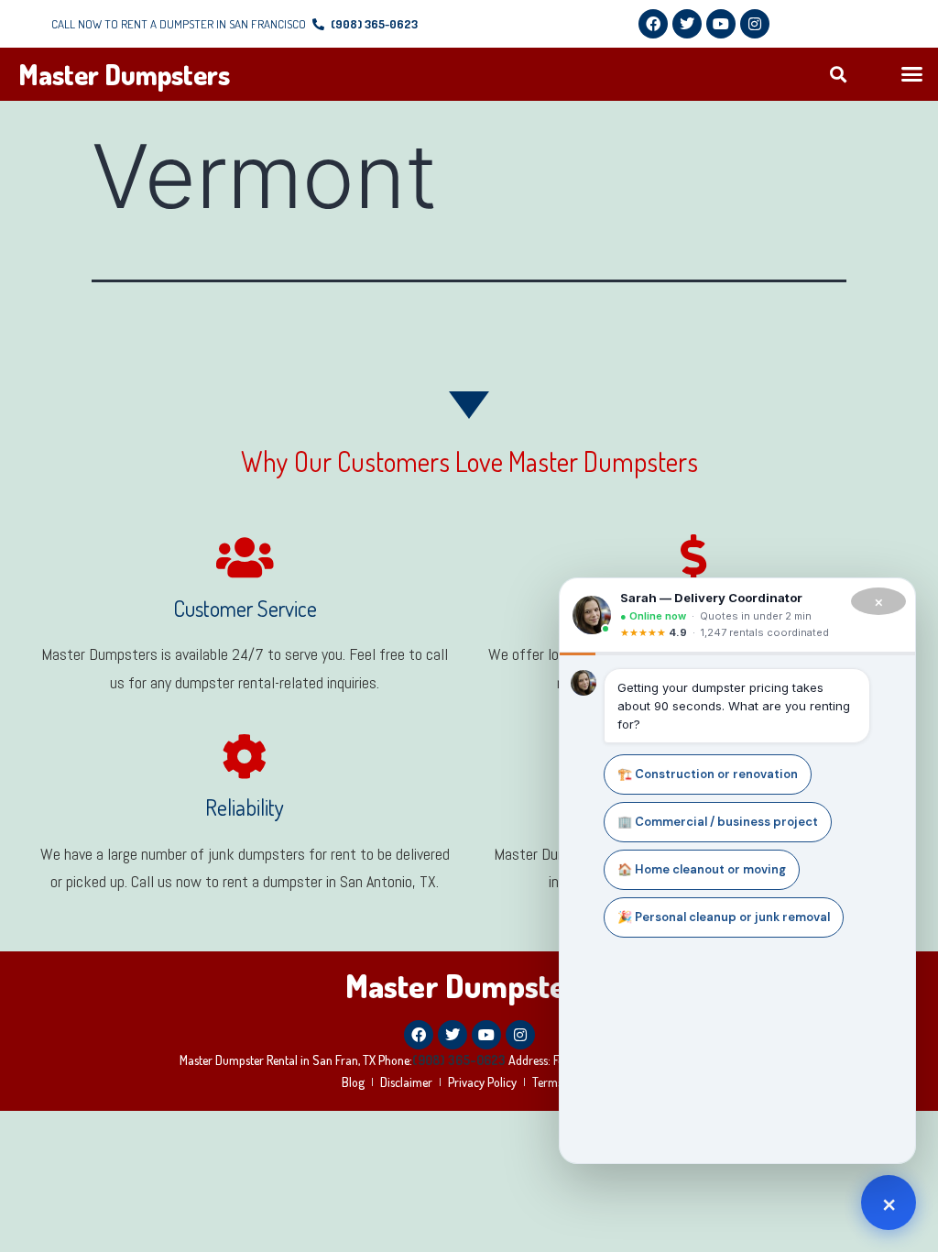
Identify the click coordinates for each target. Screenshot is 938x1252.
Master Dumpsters (124, 74)
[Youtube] (721, 23)
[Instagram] (754, 23)
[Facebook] (653, 23)
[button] (839, 75)
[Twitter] (687, 23)
